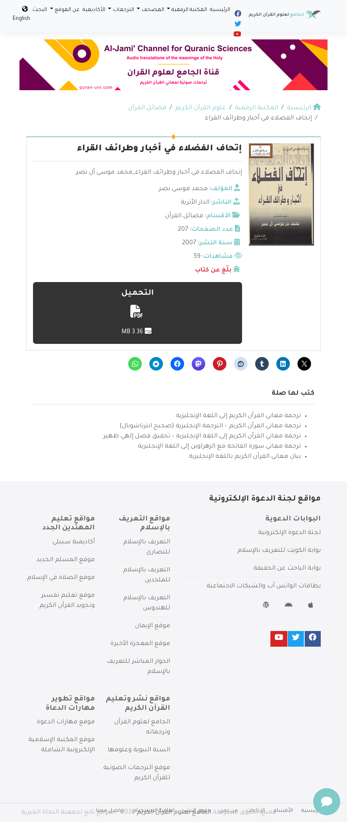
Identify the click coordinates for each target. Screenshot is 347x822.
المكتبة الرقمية (189, 10)
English (21, 19)
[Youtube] (236, 35)
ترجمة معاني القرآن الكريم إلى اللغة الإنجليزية (238, 416)
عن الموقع (67, 10)
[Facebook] (237, 15)
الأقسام (283, 811)
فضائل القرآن (184, 216)
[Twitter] (237, 25)
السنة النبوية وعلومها (138, 750)
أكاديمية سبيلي (73, 542)
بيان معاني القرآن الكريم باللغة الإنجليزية (245, 457)
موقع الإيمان (152, 626)
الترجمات (123, 10)
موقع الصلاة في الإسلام (61, 578)
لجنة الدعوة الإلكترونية (289, 533)
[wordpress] (267, 606)
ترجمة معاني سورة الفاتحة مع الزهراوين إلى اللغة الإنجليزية (219, 446)
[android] (289, 606)
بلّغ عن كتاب (213, 270)
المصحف (153, 10)
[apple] (312, 606)
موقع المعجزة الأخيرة (140, 644)
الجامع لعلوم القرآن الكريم (174, 812)
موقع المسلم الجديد (65, 560)
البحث (40, 10)
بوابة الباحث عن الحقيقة (287, 568)
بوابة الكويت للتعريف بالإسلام (279, 551)
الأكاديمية (94, 10)
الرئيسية (220, 10)
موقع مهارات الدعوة (66, 722)
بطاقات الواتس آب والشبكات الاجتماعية (264, 586)
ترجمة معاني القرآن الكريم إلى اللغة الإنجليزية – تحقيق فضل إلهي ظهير (202, 436)
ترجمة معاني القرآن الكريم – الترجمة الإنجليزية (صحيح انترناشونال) (210, 426)
